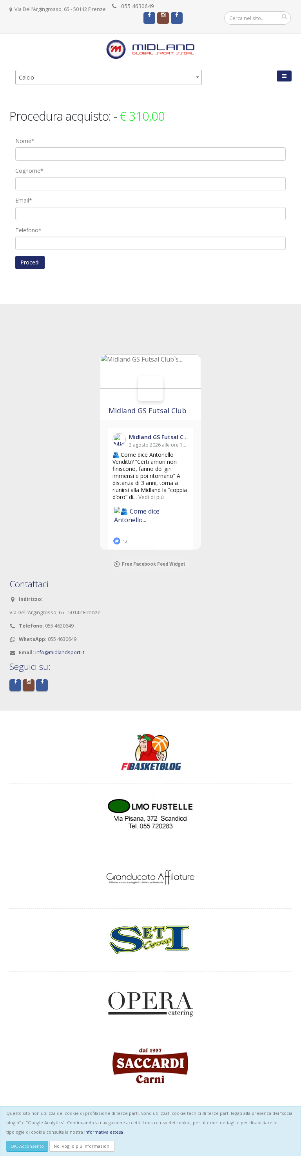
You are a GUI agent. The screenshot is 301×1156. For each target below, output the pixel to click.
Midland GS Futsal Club (148, 410)
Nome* (24, 141)
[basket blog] (150, 751)
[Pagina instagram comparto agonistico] (163, 18)
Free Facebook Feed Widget (153, 564)
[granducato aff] (150, 876)
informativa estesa (103, 1132)
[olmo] (150, 813)
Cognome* (29, 170)
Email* (23, 200)
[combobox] (108, 77)
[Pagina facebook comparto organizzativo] (177, 18)
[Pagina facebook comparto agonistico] (149, 18)
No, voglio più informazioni (82, 1146)
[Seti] (150, 939)
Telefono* (28, 230)
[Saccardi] (150, 1064)
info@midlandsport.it (59, 652)
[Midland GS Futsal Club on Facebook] (150, 388)
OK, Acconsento (27, 1146)
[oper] (150, 1002)
